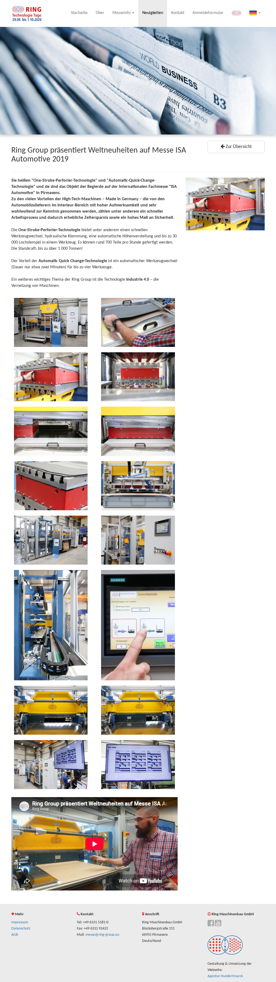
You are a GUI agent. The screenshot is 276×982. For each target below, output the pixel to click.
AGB (14, 935)
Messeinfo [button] (122, 13)
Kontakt (177, 13)
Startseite (79, 13)
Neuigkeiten (152, 13)
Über (100, 13)
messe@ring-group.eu (102, 935)
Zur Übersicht (238, 146)
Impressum (19, 922)
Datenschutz (20, 929)
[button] (255, 13)
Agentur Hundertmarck (225, 976)
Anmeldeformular (208, 13)
